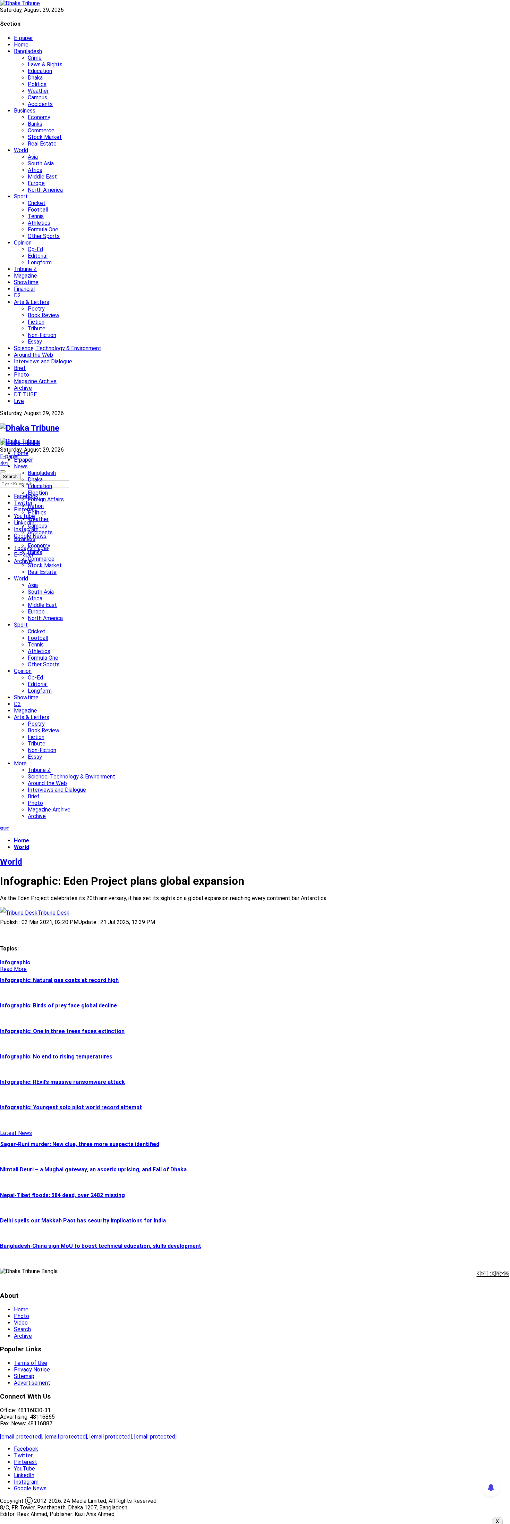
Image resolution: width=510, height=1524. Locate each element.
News (21, 466)
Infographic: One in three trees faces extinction (62, 1031)
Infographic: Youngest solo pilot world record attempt (71, 1107)
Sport (21, 196)
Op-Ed (35, 249)
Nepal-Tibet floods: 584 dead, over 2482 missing (62, 1195)
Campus (37, 97)
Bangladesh (28, 51)
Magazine (25, 275)
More (20, 763)
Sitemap (24, 1376)
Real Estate (42, 143)
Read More (13, 969)
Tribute (36, 328)
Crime (35, 58)
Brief (20, 368)
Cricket (36, 203)
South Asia (41, 163)
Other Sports (44, 236)
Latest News (16, 1133)
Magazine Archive (35, 381)
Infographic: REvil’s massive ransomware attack (62, 1082)
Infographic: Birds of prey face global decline (58, 1005)
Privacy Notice (32, 1369)
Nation (36, 506)
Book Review (43, 315)
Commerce (41, 130)
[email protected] (21, 1436)
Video (21, 1322)
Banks (35, 124)
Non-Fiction (42, 335)
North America (45, 190)
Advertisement (32, 1382)
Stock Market (45, 137)
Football (38, 209)
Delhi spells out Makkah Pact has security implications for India (83, 1220)
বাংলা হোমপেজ (493, 1273)
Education (40, 71)
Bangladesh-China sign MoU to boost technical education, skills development (100, 1246)
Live (19, 401)
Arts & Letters (31, 302)
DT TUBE (25, 394)
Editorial (38, 256)
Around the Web (33, 355)
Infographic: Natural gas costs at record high (59, 980)
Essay (35, 341)
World (21, 150)
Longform (40, 262)
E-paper (23, 38)
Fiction (36, 322)
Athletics (39, 223)
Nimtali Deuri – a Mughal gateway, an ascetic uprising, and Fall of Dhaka (94, 1169)
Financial (24, 289)
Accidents (40, 104)
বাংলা (4, 463)
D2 (17, 295)
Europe (36, 183)
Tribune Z (25, 269)
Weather (38, 91)
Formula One (43, 229)
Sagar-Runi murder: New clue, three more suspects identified (79, 1144)
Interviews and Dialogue (43, 361)
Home (21, 44)
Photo (21, 374)
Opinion (23, 242)
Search (22, 1329)
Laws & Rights (45, 64)
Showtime (26, 282)
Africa (35, 170)
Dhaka (35, 77)
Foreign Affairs (46, 499)
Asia (33, 157)
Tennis (36, 216)
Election (38, 492)
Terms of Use (30, 1363)
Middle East (42, 176)
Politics (37, 84)
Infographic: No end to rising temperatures (56, 1056)
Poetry (36, 308)
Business (24, 110)
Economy (39, 117)
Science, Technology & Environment (57, 348)
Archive (23, 388)
